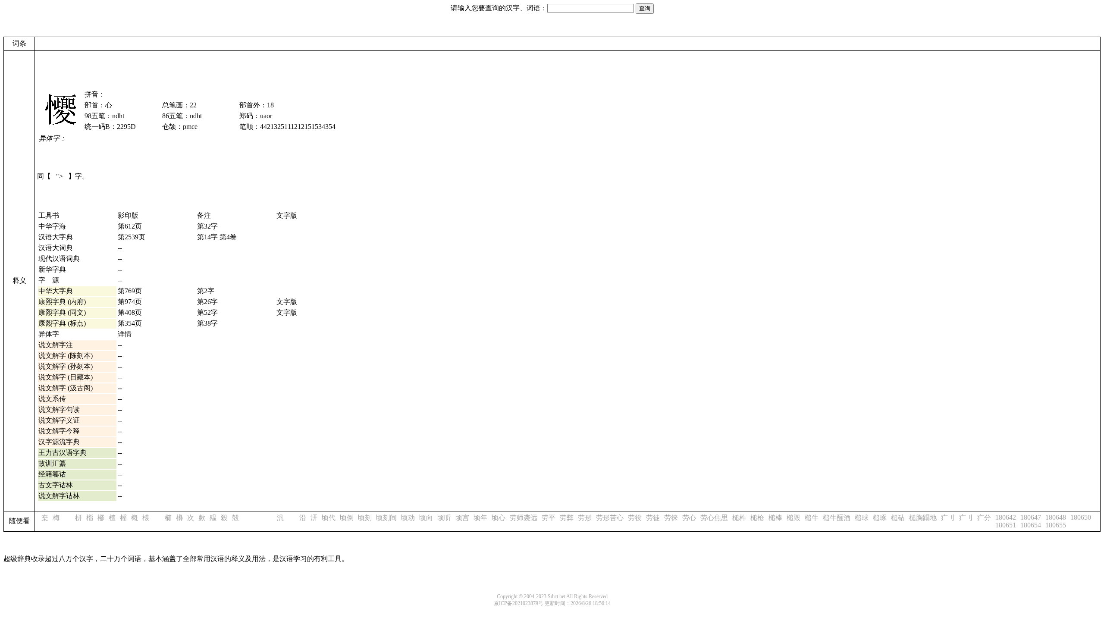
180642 (1005, 517)
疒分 (984, 517)
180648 (1055, 517)
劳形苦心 (610, 517)
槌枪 (757, 517)
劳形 (585, 517)
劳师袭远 (523, 517)
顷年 (480, 517)
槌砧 (898, 517)
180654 (1030, 525)
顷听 (444, 517)
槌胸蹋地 (923, 517)
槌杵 (739, 517)
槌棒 (775, 517)
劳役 (635, 517)
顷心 (498, 517)
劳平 (548, 517)
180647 (1030, 517)
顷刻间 (386, 517)
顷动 (408, 517)
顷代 (329, 517)
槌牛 (812, 517)
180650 (1080, 517)
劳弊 (567, 517)
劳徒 (653, 517)
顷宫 (462, 517)
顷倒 (347, 517)
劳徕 (671, 517)
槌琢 (880, 517)
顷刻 (365, 517)
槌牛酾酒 (836, 517)
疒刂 (948, 517)
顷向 (426, 517)
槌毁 (793, 517)
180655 (1055, 525)
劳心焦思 (714, 517)
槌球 (862, 517)
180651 (1005, 525)
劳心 (689, 517)
